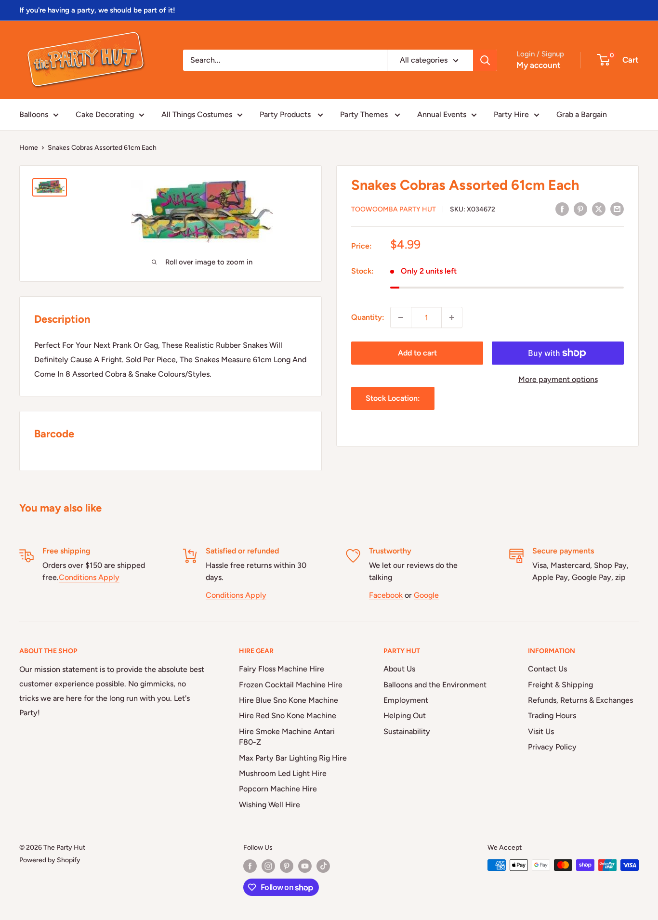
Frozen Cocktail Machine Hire (290, 684)
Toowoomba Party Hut (393, 209)
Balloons (33, 114)
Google (426, 595)
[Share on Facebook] (562, 208)
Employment (405, 700)
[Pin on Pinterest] (580, 208)
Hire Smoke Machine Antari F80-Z (287, 737)
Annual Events (441, 114)
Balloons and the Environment (435, 684)
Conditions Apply (89, 577)
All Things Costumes (196, 114)
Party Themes (365, 114)
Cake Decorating (105, 114)
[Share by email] (617, 208)
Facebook (386, 595)
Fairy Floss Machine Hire (281, 668)
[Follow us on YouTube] (305, 866)
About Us (399, 668)
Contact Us (547, 668)
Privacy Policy (552, 746)
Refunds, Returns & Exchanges (580, 700)
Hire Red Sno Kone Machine (287, 715)
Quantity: (367, 317)
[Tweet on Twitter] (598, 208)
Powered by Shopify (49, 860)
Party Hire (511, 114)
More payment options (558, 379)
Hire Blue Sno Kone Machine (288, 700)
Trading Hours (552, 715)
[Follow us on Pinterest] (286, 866)
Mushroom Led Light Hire (283, 773)
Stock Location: (393, 398)
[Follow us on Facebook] (250, 866)
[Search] (485, 60)
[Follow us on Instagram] (268, 866)
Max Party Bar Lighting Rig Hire (293, 757)
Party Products (286, 114)
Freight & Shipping (560, 684)
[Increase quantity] (452, 317)
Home (28, 148)
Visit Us (541, 731)
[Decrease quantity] (401, 317)
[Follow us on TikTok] (323, 866)
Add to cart (417, 352)
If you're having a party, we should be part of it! (97, 10)
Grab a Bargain (581, 114)
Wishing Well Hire (269, 804)
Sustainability (406, 731)
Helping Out (404, 715)
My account (538, 65)
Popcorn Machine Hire (278, 788)
